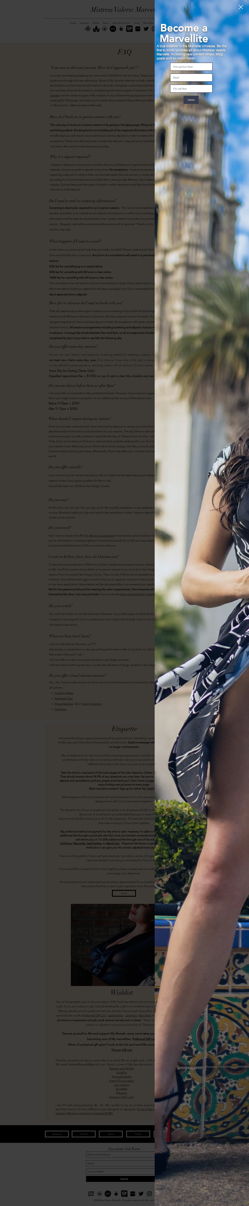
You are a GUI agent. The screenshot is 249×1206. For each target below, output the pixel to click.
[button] (241, 7)
